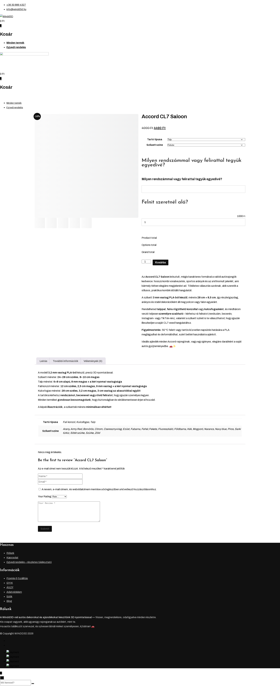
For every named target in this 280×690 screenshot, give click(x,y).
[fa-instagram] (7, 645)
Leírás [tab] (43, 361)
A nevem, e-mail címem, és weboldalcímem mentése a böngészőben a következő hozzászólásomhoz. (99, 489)
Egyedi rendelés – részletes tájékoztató (29, 562)
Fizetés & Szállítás (17, 578)
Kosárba (160, 262)
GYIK (9, 583)
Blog (9, 601)
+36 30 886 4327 (16, 4)
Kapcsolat (12, 557)
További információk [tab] (65, 361)
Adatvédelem (14, 592)
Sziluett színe (154, 145)
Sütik (9, 596)
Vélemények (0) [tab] (93, 361)
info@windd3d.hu (16, 9)
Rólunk (10, 553)
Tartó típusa (154, 139)
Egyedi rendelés (16, 47)
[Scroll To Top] (1, 673)
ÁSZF (9, 587)
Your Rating (44, 496)
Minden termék (15, 42)
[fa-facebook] (7, 640)
